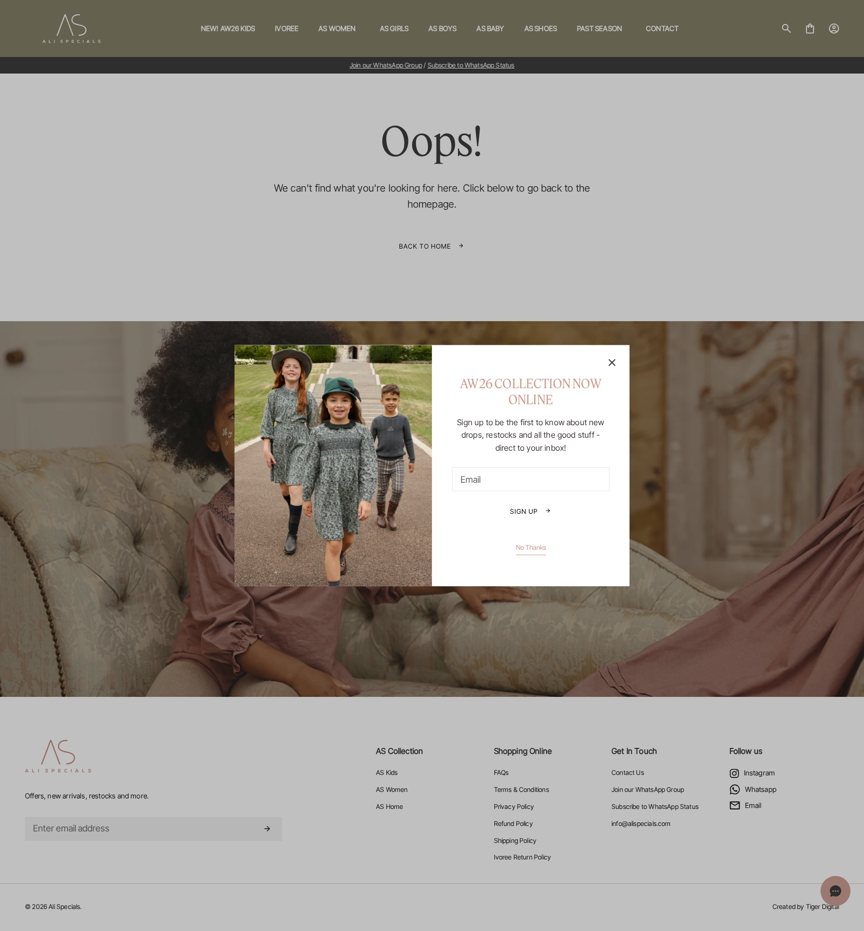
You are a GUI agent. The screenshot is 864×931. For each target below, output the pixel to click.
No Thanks (531, 547)
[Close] (612, 363)
